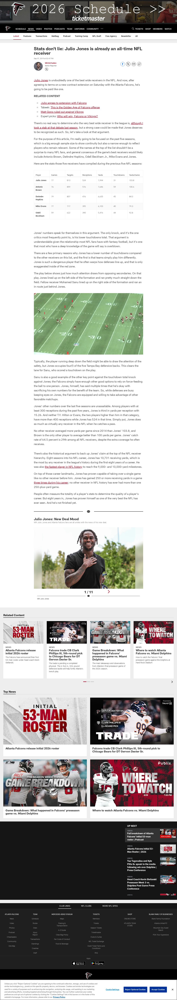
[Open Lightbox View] (88, 565)
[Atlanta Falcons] (88, 976)
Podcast (12, 932)
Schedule (35, 919)
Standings (35, 944)
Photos (12, 928)
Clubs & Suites (96, 937)
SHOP (130, 914)
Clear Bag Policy (62, 935)
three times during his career (51, 482)
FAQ (96, 953)
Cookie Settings (112, 989)
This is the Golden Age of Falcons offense (75, 107)
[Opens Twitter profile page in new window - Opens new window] (46, 69)
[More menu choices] (102, 29)
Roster (35, 923)
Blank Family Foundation (161, 919)
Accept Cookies (158, 989)
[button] (85, 682)
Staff (35, 953)
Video (12, 923)
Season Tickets (96, 928)
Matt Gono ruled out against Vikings (62, 111)
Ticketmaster (96, 932)
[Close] (173, 990)
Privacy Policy (59, 997)
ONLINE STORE (130, 919)
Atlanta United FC (160, 923)
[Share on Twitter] (128, 65)
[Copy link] (139, 64)
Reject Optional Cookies (135, 989)
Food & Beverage (62, 944)
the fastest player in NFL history (63, 466)
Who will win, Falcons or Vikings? (77, 116)
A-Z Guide (62, 930)
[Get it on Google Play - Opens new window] (98, 964)
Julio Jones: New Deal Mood (56, 519)
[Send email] (134, 65)
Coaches (35, 948)
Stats (35, 928)
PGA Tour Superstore (161, 935)
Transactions (35, 939)
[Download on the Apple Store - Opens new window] (79, 963)
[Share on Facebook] (122, 65)
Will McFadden (50, 63)
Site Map (12, 946)
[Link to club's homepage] (7, 28)
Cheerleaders (12, 937)
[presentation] (172, 682)
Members (96, 919)
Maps (62, 919)
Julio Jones (41, 80)
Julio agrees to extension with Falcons (64, 102)
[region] (88, 990)
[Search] (133, 28)
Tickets (96, 923)
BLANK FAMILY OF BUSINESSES (161, 914)
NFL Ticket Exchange (96, 941)
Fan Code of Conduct (62, 939)
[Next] (108, 591)
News (12, 919)
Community (11, 941)
